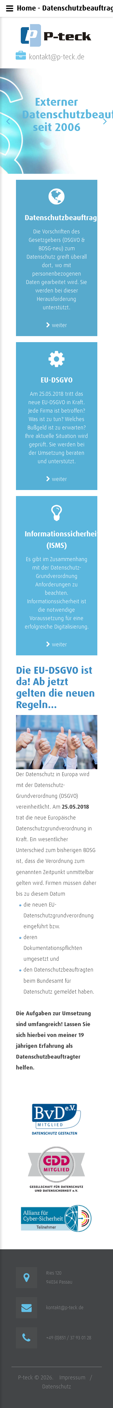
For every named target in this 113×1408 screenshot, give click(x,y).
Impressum (72, 1378)
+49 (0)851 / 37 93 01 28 (68, 1337)
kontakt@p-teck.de (56, 57)
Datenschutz (56, 1387)
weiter (58, 325)
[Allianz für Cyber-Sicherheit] (56, 1205)
